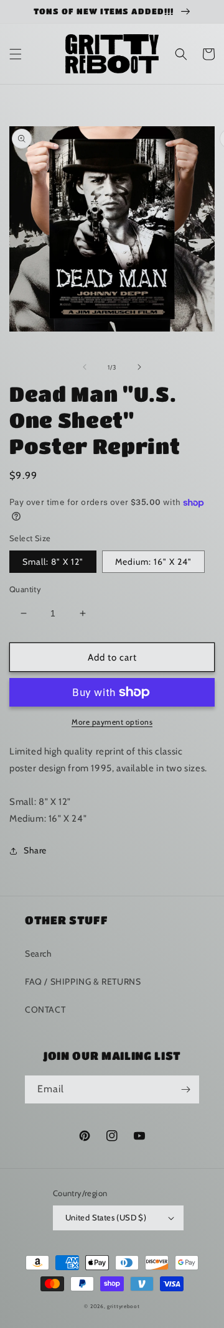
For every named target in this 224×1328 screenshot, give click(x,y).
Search (38, 953)
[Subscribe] (185, 1089)
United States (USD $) (105, 1217)
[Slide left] (84, 367)
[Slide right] (139, 367)
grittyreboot (123, 1306)
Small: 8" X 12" (52, 561)
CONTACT (45, 1009)
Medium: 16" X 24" (153, 561)
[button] (15, 54)
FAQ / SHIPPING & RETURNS (83, 981)
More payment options (112, 722)
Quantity (25, 589)
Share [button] (35, 850)
